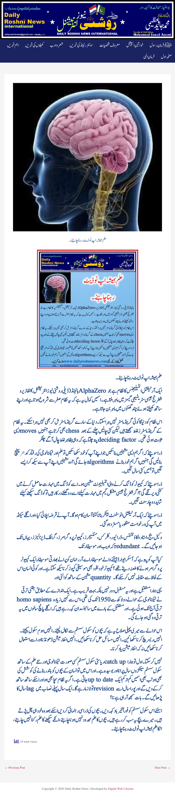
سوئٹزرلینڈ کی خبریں (81, 45)
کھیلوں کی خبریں (34, 45)
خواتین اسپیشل (134, 45)
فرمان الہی (149, 56)
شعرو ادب (56, 45)
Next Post (162, 767)
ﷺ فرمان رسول (161, 45)
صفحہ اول (166, 56)
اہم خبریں (13, 45)
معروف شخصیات (109, 45)
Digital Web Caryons (120, 789)
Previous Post (15, 767)
